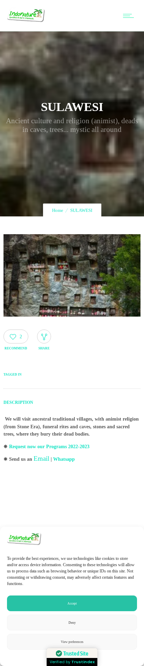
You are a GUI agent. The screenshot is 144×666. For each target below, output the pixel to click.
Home (57, 210)
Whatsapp (64, 459)
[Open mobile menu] (130, 16)
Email (41, 458)
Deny (72, 622)
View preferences (72, 642)
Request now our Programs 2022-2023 (49, 446)
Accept (72, 603)
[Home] (26, 22)
